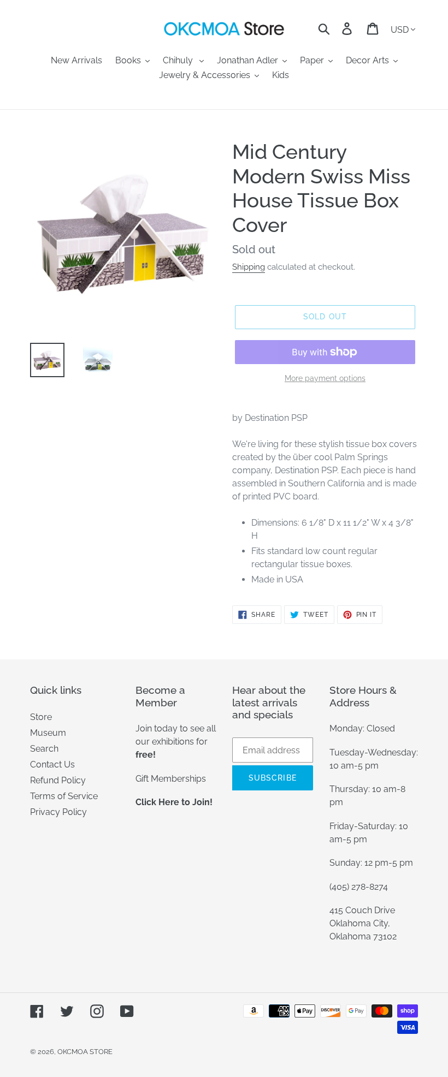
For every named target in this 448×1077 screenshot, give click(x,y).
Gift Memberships (170, 778)
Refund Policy (58, 780)
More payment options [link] (325, 378)
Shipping (248, 267)
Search (44, 748)
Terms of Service (64, 796)
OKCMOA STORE (85, 1052)
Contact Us (52, 764)
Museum (48, 733)
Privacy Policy (58, 812)
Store (41, 717)
